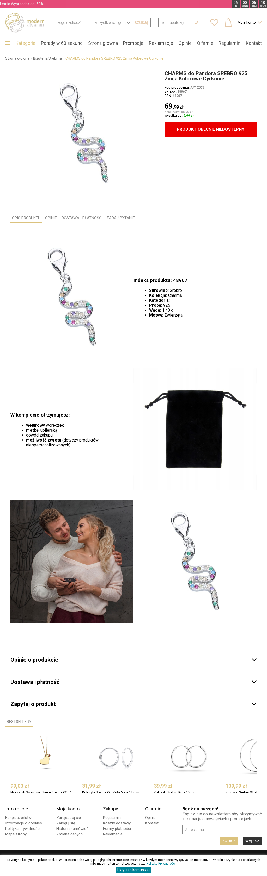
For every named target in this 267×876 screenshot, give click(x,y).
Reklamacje (161, 43)
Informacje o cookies (23, 823)
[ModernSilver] (24, 22)
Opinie (185, 43)
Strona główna (103, 43)
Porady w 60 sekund (62, 43)
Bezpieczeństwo (19, 817)
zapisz (229, 840)
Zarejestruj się (68, 817)
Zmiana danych (69, 834)
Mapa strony (16, 834)
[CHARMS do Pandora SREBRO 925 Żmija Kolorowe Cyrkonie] (84, 133)
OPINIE (51, 218)
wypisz (252, 840)
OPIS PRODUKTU (26, 218)
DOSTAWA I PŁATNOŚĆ (82, 218)
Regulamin (229, 43)
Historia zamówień (72, 828)
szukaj (141, 22)
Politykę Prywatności (161, 863)
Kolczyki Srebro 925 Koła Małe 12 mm (110, 792)
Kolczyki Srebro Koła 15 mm (175, 792)
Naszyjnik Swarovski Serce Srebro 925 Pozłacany (42, 792)
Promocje (133, 43)
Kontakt (254, 43)
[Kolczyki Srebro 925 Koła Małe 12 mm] (117, 756)
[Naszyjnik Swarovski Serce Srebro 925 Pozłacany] (45, 756)
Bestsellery (19, 721)
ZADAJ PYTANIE (120, 218)
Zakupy (110, 808)
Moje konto (68, 808)
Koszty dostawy (117, 823)
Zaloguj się (65, 823)
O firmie (205, 43)
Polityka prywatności (22, 828)
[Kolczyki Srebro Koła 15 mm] (189, 756)
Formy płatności (117, 828)
